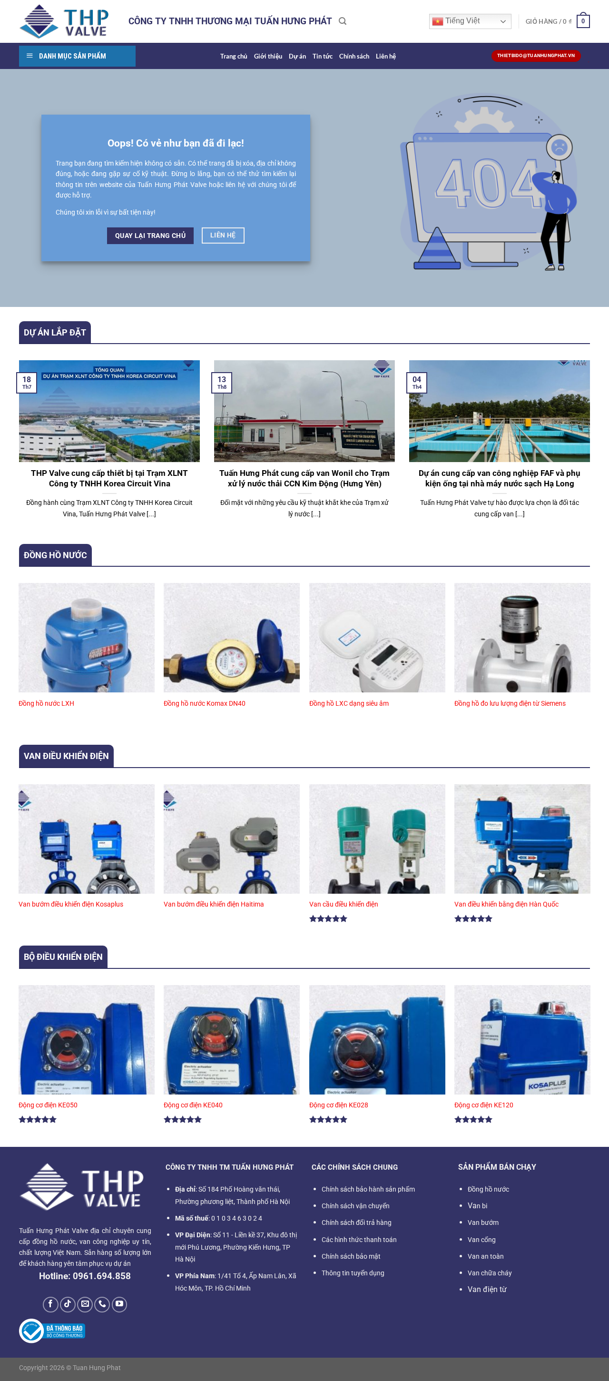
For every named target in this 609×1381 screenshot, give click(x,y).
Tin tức (323, 56)
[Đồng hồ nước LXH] (87, 664)
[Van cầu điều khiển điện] (377, 865)
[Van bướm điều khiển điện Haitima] (232, 865)
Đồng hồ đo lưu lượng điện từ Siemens (510, 704)
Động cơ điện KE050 (48, 1105)
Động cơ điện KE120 (483, 1105)
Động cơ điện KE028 (338, 1105)
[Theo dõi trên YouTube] (120, 1304)
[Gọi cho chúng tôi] (102, 1304)
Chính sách (354, 56)
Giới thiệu (268, 56)
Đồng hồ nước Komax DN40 (205, 704)
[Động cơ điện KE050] (87, 1066)
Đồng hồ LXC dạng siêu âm (349, 704)
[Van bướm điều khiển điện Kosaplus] (87, 865)
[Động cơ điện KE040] (232, 1066)
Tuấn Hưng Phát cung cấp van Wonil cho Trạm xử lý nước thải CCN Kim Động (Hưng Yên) (304, 478)
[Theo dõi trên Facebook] (51, 1304)
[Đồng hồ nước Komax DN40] (232, 664)
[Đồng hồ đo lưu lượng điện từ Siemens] (522, 664)
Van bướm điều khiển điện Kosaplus (71, 904)
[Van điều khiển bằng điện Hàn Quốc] (522, 865)
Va (477, 1205)
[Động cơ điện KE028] (377, 1066)
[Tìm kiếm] (342, 21)
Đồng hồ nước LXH (46, 704)
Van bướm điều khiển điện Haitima (214, 904)
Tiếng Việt (461, 21)
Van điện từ (487, 1289)
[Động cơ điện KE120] (522, 1066)
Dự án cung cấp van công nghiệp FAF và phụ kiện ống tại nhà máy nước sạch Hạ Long (499, 478)
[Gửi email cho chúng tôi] (85, 1304)
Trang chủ (233, 56)
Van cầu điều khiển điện (343, 904)
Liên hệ (386, 56)
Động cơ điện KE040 (193, 1105)
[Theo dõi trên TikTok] (68, 1304)
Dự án (297, 56)
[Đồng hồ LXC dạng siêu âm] (377, 664)
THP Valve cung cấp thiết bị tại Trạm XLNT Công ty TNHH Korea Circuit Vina (109, 478)
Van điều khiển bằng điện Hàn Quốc (506, 904)
